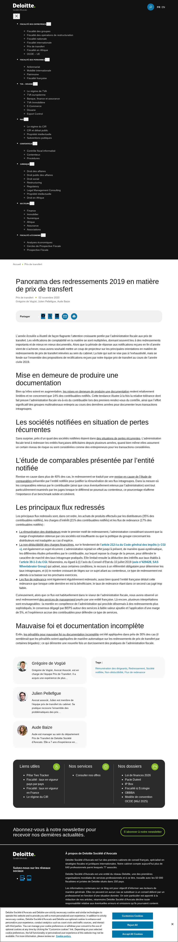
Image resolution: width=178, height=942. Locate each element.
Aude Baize (63, 301)
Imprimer (74, 316)
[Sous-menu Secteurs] (32, 203)
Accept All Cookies (132, 934)
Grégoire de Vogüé (26, 301)
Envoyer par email (65, 316)
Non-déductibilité (114, 672)
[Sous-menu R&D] (26, 119)
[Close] (172, 924)
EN (163, 7)
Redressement (137, 668)
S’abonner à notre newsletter (143, 832)
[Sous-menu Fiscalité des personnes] (47, 59)
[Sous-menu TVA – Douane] (35, 84)
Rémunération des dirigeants (111, 668)
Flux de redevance (135, 672)
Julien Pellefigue (47, 301)
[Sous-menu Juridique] (32, 164)
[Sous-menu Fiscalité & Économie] (43, 235)
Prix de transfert (33, 264)
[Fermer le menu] (16, 16)
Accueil (17, 264)
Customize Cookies (132, 916)
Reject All (132, 924)
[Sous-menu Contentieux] (35, 143)
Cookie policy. (63, 936)
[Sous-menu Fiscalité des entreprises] (48, 24)
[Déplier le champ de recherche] (150, 6)
